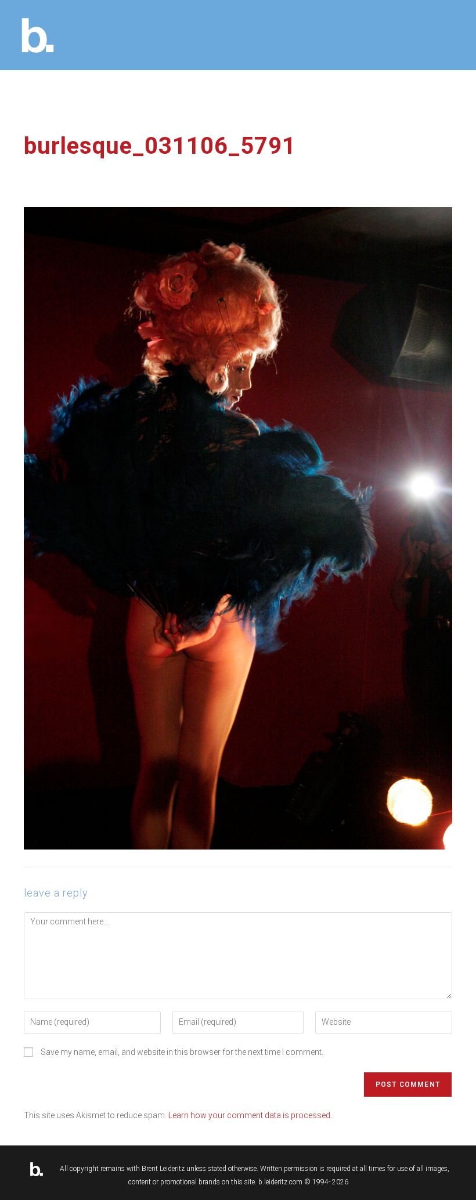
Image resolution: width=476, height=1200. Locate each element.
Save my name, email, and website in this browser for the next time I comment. (182, 1052)
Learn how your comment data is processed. (250, 1115)
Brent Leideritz (163, 1169)
